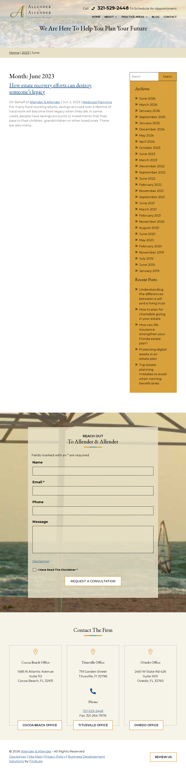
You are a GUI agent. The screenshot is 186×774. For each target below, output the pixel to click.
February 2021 (150, 215)
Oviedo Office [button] (146, 725)
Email (39, 482)
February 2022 (150, 184)
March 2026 (148, 104)
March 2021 (148, 209)
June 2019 (147, 265)
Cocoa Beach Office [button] (40, 725)
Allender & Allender (45, 102)
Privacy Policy (54, 756)
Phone (38, 502)
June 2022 (147, 178)
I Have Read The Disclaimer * (58, 569)
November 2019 (151, 252)
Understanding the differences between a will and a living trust (152, 296)
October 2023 (149, 148)
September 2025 (152, 117)
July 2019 (146, 258)
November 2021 (151, 191)
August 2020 (149, 228)
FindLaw (36, 761)
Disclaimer (41, 561)
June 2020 (147, 234)
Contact (170, 17)
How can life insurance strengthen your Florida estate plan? (152, 334)
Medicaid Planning (97, 102)
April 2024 (147, 141)
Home (96, 17)
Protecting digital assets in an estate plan (153, 354)
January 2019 (149, 271)
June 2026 (147, 98)
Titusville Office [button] (93, 725)
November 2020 (152, 221)
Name (38, 462)
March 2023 (148, 160)
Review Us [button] (163, 757)
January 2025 (149, 123)
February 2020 (150, 246)
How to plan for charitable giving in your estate (152, 314)
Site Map (35, 756)
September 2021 (152, 197)
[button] (182, 747)
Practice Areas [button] (133, 17)
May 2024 (146, 135)
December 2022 (152, 166)
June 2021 (147, 203)
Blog (155, 17)
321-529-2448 (113, 8)
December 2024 (152, 129)
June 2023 (147, 154)
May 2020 (146, 240)
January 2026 (149, 111)
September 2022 (152, 172)
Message (40, 522)
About (109, 17)
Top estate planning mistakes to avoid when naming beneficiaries (153, 374)
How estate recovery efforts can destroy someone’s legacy (50, 88)
